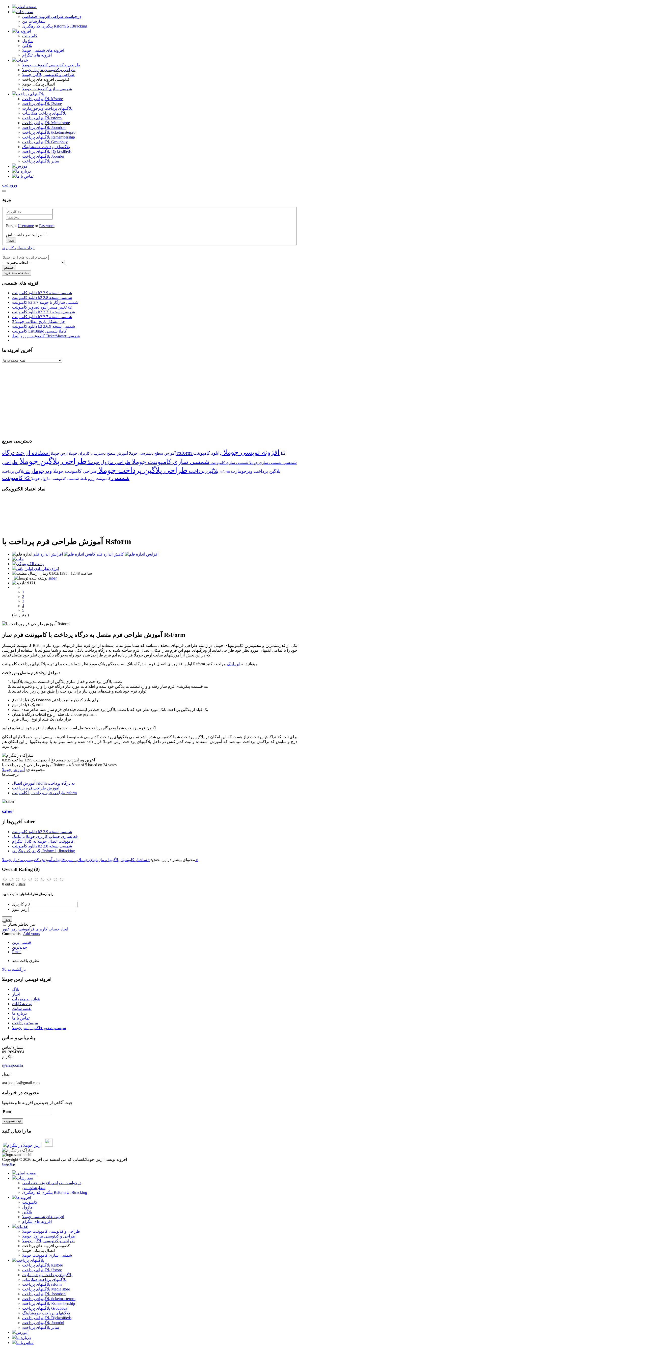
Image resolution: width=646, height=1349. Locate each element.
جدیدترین (19, 947)
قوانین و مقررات (26, 999)
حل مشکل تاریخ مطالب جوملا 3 (38, 321)
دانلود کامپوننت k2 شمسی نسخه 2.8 (42, 297)
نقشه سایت (22, 1008)
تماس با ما (21, 1018)
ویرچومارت (38, 471)
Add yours (31, 933)
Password (47, 226)
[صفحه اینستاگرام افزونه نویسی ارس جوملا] (49, 1145)
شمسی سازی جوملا (264, 462)
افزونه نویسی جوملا (251, 452)
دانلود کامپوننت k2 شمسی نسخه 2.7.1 (43, 312)
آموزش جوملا (13, 769)
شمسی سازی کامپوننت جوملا (169, 461)
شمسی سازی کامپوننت (228, 462)
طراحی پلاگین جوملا (52, 461)
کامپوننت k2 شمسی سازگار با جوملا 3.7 (45, 302)
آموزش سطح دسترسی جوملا (152, 453)
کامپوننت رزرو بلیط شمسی (88, 478)
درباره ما (19, 1013)
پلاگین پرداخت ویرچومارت (255, 471)
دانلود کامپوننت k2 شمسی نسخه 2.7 (42, 317)
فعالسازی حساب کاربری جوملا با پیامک (45, 836)
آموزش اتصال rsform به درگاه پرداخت (43, 783)
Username (26, 226)
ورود (7, 919)
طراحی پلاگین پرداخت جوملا (142, 470)
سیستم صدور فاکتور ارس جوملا (39, 1028)
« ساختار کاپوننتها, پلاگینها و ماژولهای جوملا (114, 860)
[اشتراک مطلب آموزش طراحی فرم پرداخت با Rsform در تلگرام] (18, 755)
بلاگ (15, 989)
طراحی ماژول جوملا (108, 462)
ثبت (5, 185)
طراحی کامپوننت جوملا (74, 471)
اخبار (16, 994)
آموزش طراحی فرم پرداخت (35, 788)
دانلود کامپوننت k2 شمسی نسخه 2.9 (42, 293)
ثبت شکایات (22, 1004)
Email (16, 952)
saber (52, 578)
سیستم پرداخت (25, 1023)
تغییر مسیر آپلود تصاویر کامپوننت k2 (42, 307)
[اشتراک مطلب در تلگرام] (18, 1150)
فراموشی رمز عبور (18, 929)
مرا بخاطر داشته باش (24, 235)
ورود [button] (13, 185)
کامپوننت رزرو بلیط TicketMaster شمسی (46, 336)
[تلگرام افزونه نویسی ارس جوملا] (22, 1145)
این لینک (233, 664)
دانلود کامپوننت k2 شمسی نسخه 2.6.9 (43, 326)
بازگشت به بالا (14, 969)
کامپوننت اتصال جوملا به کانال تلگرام (43, 841)
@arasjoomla (12, 1065)
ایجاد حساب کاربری (18, 248)
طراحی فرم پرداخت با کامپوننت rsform (44, 793)
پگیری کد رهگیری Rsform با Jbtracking (43, 851)
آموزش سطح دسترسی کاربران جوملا (98, 453)
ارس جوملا (59, 453)
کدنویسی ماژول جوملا (48, 478)
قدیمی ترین (21, 942)
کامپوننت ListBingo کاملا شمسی (39, 331)
